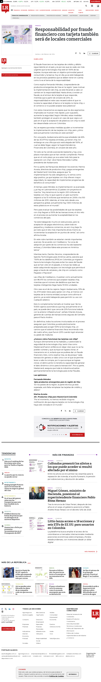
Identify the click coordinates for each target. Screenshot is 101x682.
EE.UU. (17, 568)
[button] (36, 427)
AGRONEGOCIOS (56, 10)
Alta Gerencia (40, 612)
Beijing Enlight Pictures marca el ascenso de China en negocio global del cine (14, 487)
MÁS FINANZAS (90, 551)
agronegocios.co (23, 653)
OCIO (37, 10)
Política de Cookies (56, 676)
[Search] (86, 6)
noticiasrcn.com (48, 656)
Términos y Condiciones (74, 626)
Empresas (25, 624)
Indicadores (26, 631)
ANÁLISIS (64, 10)
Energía (65, 15)
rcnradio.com (37, 656)
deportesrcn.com (7, 658)
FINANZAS (17, 10)
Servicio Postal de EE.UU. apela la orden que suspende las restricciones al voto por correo (23, 574)
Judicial (85, 584)
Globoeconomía (55, 626)
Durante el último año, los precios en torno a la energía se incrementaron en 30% (57, 574)
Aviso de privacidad (73, 624)
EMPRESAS (31, 10)
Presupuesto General (38, 15)
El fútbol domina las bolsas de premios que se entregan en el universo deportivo (13, 516)
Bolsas (51, 584)
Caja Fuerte (40, 615)
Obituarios (39, 634)
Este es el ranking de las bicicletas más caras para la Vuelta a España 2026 (14, 464)
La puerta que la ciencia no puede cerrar (14, 476)
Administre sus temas (11, 75)
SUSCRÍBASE (95, 1)
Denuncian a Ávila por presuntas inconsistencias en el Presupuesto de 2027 (13, 530)
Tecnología (19, 584)
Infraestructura (40, 631)
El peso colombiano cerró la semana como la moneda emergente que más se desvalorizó (57, 590)
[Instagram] (14, 609)
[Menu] (12, 10)
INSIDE (97, 10)
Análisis (7, 472)
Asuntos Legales (27, 615)
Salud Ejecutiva (54, 638)
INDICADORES (90, 10)
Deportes (7, 459)
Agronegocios (27, 612)
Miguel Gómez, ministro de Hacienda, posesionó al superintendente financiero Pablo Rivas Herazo (71, 495)
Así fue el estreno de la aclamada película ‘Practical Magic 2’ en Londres (91, 573)
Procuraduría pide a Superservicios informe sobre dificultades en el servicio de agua (91, 590)
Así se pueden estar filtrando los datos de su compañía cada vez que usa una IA (23, 590)
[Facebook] (75, 53)
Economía (53, 619)
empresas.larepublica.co (39, 653)
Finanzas (25, 626)
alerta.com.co (70, 656)
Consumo (25, 619)
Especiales (39, 624)
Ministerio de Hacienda (54, 15)
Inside (51, 631)
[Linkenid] (10, 609)
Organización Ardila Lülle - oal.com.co (91, 655)
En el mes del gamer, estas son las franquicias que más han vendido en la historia (12, 502)
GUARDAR (94, 53)
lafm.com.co (60, 656)
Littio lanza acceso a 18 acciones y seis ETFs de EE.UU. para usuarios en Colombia (71, 524)
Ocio (51, 634)
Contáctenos (71, 621)
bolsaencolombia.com (74, 653)
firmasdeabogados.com (57, 653)
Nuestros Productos (73, 619)
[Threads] (3, 612)
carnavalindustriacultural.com (10, 656)
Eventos (52, 624)
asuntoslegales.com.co (8, 653)
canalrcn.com (26, 656)
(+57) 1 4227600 (6, 622)
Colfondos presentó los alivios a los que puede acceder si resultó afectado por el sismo (70, 467)
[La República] (5, 11)
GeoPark (93, 15)
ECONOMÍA (24, 10)
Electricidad (74, 15)
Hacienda (7, 525)
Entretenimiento (10, 482)
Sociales (86, 568)
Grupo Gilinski (83, 15)
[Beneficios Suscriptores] (92, 6)
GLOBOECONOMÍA (44, 10)
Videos (38, 643)
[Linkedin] (84, 53)
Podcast (25, 638)
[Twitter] (80, 53)
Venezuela (15, 18)
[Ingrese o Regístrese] (98, 5)
